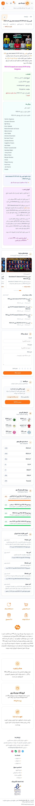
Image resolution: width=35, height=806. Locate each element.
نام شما (30, 338)
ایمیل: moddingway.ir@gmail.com (17, 748)
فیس (25, 53)
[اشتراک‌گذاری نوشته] (4, 17)
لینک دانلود (27, 208)
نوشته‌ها (26, 16)
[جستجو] (3, 8)
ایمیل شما (30, 344)
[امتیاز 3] (25, 368)
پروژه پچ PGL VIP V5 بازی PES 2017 (21, 513)
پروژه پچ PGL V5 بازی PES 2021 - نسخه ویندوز (19, 505)
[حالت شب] (7, 3)
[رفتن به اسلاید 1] (20, 290)
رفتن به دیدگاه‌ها (7, 26)
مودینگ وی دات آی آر (12, 58)
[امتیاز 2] (27, 368)
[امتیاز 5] (19, 368)
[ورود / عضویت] (3, 3)
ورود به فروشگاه (17, 701)
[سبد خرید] (11, 3)
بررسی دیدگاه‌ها (17, 402)
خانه (31, 16)
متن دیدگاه (29, 352)
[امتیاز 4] (22, 368)
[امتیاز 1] (30, 368)
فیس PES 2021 (26, 35)
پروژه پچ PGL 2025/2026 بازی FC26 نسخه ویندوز (18, 521)
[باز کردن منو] (32, 3)
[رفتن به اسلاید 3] (17, 290)
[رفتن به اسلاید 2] (18, 290)
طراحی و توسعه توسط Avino (27, 804)
